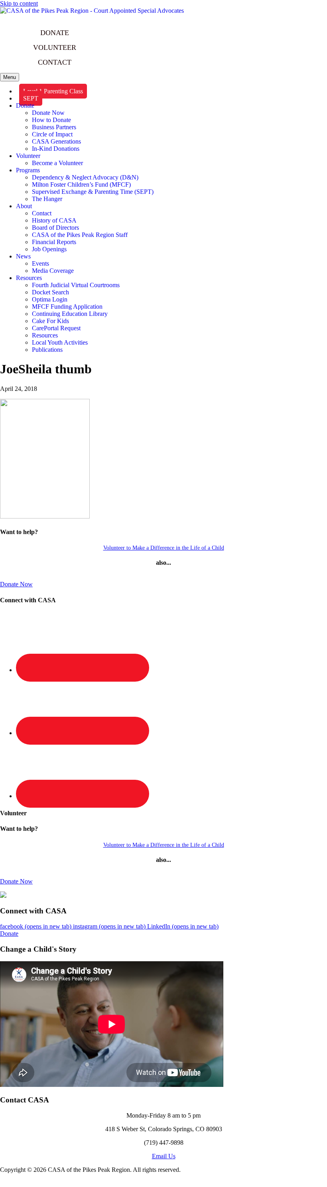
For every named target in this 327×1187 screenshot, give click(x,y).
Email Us (163, 1156)
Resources (29, 277)
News (23, 256)
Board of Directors (55, 227)
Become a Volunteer (57, 163)
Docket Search (50, 292)
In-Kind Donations (55, 148)
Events (40, 263)
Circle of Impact (52, 134)
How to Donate (51, 119)
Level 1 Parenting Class (53, 91)
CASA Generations (56, 141)
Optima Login (49, 299)
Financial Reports (54, 242)
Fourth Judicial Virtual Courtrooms (76, 285)
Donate (25, 105)
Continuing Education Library (70, 313)
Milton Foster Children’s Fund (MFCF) (81, 184)
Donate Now (48, 112)
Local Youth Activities (60, 342)
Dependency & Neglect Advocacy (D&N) (85, 177)
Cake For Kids (50, 320)
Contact (41, 213)
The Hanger (47, 198)
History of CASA (54, 220)
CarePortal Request (56, 328)
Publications (47, 349)
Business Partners (54, 127)
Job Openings (49, 249)
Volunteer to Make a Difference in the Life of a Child (163, 548)
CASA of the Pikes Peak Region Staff (80, 234)
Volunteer (28, 155)
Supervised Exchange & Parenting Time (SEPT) (93, 191)
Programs (28, 170)
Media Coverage (53, 270)
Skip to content (19, 3)
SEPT (30, 98)
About (24, 206)
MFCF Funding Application (67, 306)
